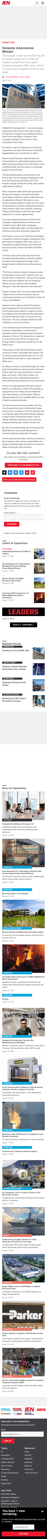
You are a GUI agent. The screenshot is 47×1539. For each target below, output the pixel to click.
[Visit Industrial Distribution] (6, 1414)
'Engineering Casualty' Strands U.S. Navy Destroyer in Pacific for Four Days (19, 1240)
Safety (6, 1235)
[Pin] (27, 472)
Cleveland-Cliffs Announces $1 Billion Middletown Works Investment (15, 595)
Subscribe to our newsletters (23, 465)
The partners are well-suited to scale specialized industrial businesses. (21, 1094)
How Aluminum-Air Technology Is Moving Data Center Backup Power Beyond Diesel (16, 566)
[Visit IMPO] (41, 1410)
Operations (8, 42)
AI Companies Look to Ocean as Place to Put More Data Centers (21, 1194)
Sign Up (7, 1441)
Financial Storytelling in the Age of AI (18, 824)
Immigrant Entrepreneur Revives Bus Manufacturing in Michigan (18, 1041)
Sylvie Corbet (24, 77)
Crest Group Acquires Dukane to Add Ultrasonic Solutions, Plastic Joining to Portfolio (22, 1088)
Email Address (10, 513)
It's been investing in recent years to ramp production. (23, 1139)
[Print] (4, 472)
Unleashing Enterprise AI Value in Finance (16, 552)
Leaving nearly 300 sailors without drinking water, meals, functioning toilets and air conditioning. (21, 1246)
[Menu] (42, 3)
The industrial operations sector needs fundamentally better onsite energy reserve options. (23, 877)
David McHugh (12, 77)
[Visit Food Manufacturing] (18, 1409)
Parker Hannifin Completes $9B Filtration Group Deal (22, 1334)
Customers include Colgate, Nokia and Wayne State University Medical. (22, 1387)
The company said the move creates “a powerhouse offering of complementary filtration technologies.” (22, 1340)
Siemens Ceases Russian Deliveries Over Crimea (14, 667)
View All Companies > (23, 625)
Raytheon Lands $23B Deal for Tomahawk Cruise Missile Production (23, 1135)
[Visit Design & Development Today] (6, 1410)
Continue (23, 1534)
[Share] (10, 472)
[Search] (37, 3)
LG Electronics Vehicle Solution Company (19, 1151)
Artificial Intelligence (12, 928)
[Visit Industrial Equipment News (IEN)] (29, 1410)
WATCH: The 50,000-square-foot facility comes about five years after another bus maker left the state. (23, 1047)
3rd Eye (5, 999)
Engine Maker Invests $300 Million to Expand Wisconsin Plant (21, 1287)
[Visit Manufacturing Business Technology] (29, 1414)
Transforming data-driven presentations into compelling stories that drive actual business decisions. (20, 829)
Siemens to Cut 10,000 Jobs (15, 650)
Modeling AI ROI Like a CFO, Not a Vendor (14, 699)
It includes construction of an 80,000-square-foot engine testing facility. (21, 1293)
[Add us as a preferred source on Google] (33, 472)
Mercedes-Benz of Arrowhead (15, 894)
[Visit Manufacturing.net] (17, 1414)
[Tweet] (21, 472)
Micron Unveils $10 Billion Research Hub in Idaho (13, 579)
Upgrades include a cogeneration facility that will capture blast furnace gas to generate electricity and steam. (22, 984)
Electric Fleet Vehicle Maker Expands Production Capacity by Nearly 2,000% (23, 1381)
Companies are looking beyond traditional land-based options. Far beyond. (23, 1199)
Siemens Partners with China (14, 683)
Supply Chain (9, 663)
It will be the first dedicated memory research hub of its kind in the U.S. (23, 936)
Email (3, 1430)
